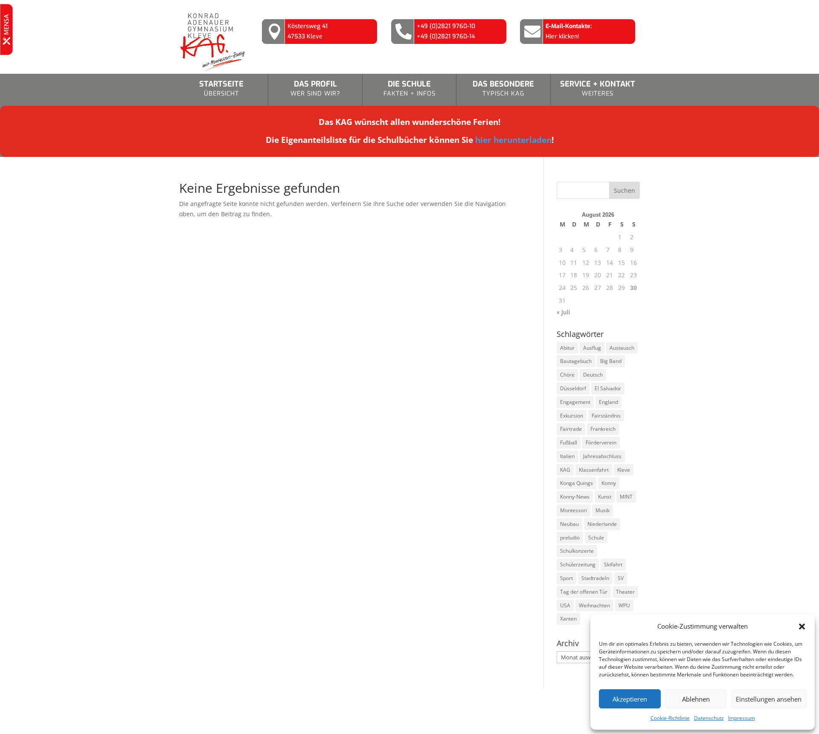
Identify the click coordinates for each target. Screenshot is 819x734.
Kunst (604, 496)
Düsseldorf (573, 388)
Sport (566, 578)
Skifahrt (613, 564)
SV (621, 578)
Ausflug (592, 347)
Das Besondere (503, 88)
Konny (608, 483)
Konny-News (575, 496)
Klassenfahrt (594, 469)
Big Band (611, 361)
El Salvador (608, 388)
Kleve (623, 469)
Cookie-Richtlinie (670, 718)
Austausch (622, 347)
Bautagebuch (576, 361)
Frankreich (603, 428)
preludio (570, 537)
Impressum (741, 718)
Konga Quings (576, 483)
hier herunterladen (513, 139)
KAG (565, 469)
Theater (625, 591)
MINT (626, 496)
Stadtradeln (595, 578)
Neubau (569, 524)
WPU (624, 605)
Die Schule (409, 88)
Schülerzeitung (577, 564)
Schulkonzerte (577, 550)
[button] (802, 626)
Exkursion (571, 415)
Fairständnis (606, 415)
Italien (567, 456)
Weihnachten (594, 605)
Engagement (575, 402)
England (608, 402)
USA (565, 605)
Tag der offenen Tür (583, 591)
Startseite (221, 88)
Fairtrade (571, 428)
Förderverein (601, 442)
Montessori (573, 510)
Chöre (567, 374)
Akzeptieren (630, 699)
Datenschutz (709, 718)
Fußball (568, 442)
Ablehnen (696, 699)
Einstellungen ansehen (769, 699)
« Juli (563, 312)
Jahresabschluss (602, 456)
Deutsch (593, 374)
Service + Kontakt (597, 88)
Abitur (567, 347)
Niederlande (602, 524)
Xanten (568, 618)
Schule (596, 537)
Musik (602, 510)
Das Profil (315, 88)
